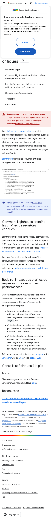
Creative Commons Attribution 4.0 (32, 415)
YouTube (5, 488)
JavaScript (7, 358)
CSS (21, 358)
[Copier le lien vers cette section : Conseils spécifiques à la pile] (45, 366)
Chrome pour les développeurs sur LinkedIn (20, 493)
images (39, 354)
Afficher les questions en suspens (15, 449)
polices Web (35, 358)
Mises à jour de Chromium (13, 460)
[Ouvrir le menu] (4, 3)
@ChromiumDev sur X (11, 484)
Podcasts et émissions (11, 473)
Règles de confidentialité (33, 508)
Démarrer (25, 51)
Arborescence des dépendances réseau (30, 117)
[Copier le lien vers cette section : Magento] (15, 373)
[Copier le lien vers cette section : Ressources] (21, 391)
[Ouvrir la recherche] (25, 3)
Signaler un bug (8, 445)
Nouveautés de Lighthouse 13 (27, 123)
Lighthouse (7, 159)
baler (34, 383)
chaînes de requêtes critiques (20, 131)
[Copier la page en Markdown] (22, 60)
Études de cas (8, 465)
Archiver (5, 469)
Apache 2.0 (6, 421)
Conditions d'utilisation (11, 508)
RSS (3, 497)
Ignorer (26, 42)
